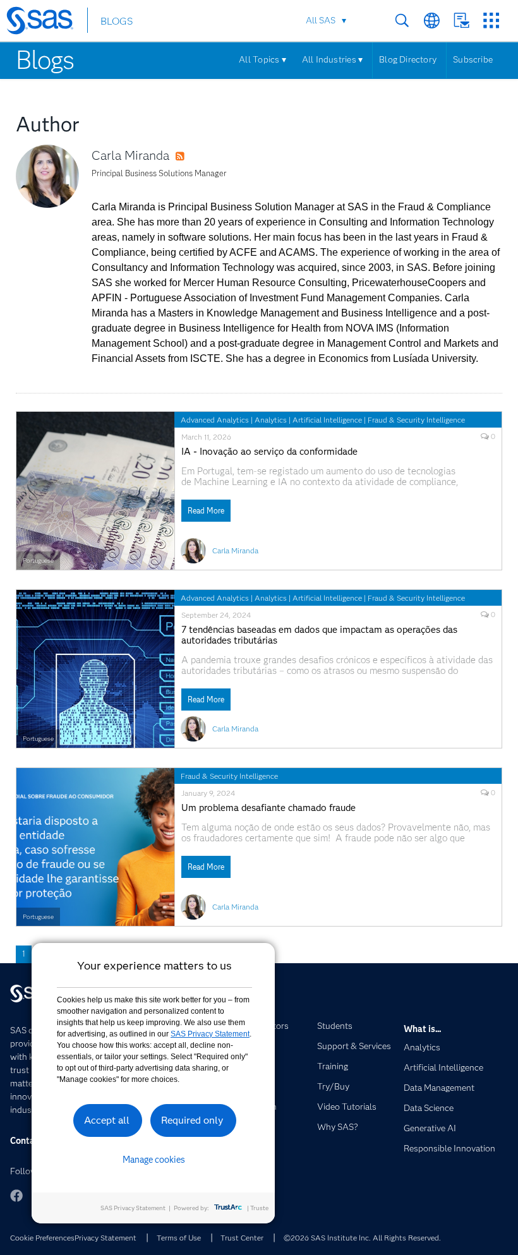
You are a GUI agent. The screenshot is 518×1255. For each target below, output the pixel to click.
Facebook (16, 1195)
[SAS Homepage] (45, 22)
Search (402, 20)
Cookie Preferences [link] (42, 1237)
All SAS (320, 20)
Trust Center (241, 1237)
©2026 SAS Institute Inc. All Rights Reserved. (362, 1237)
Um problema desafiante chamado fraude (268, 808)
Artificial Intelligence (327, 419)
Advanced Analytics (215, 419)
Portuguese (38, 560)
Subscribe (473, 59)
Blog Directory (408, 59)
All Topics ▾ (262, 59)
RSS (192, 157)
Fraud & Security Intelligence (416, 419)
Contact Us (461, 20)
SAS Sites (491, 20)
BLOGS (116, 21)
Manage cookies (154, 1159)
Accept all (107, 1120)
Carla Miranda (130, 155)
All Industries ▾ (332, 59)
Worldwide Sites (432, 20)
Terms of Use (179, 1237)
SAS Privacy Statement (210, 1034)
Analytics (271, 419)
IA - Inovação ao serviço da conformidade (269, 452)
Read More (206, 510)
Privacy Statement (105, 1237)
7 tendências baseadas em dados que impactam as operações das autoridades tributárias (319, 635)
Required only (192, 1120)
